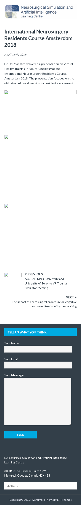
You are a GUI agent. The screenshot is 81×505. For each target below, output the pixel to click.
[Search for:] (40, 485)
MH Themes (64, 499)
